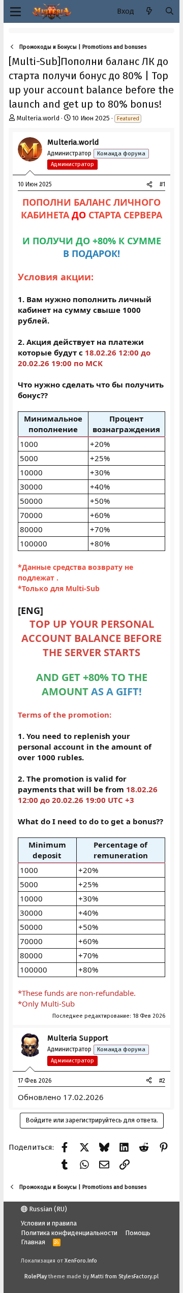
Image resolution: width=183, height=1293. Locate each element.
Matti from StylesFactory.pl (124, 1276)
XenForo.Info (81, 1260)
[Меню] (15, 12)
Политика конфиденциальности (69, 1233)
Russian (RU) (47, 1209)
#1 (162, 184)
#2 (162, 1080)
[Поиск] (169, 11)
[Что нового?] (149, 11)
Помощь (137, 1233)
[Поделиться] (149, 184)
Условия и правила (49, 1223)
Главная (33, 1242)
